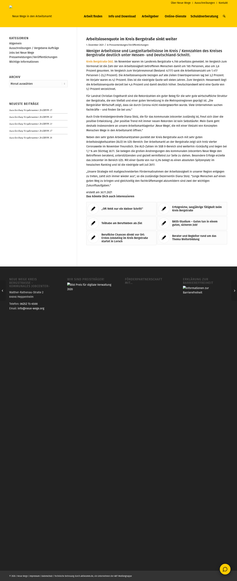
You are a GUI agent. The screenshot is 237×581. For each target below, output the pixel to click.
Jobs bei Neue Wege (21, 53)
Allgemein (15, 43)
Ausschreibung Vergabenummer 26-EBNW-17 (30, 130)
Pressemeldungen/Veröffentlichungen (128, 44)
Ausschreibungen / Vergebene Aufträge (34, 48)
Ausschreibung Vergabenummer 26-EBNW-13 (30, 123)
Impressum (35, 576)
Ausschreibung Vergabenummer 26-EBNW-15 (30, 110)
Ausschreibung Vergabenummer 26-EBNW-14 (30, 116)
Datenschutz (47, 576)
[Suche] (224, 16)
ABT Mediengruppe (123, 576)
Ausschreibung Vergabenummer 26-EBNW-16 (30, 137)
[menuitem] (181, 3)
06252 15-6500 (29, 304)
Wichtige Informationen (24, 62)
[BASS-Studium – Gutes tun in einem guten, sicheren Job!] (3, 290)
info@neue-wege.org (31, 308)
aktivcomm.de (87, 576)
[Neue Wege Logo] (30, 16)
